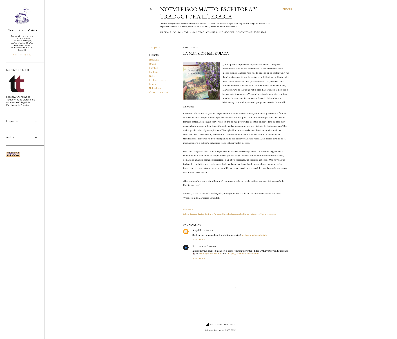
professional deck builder (254, 235)
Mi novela (185, 32)
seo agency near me (210, 253)
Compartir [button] (154, 47)
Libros (152, 84)
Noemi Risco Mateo (22, 30)
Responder (198, 240)
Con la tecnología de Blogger (223, 324)
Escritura (153, 68)
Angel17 (196, 230)
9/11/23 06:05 (210, 246)
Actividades (226, 32)
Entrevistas (258, 32)
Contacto (242, 32)
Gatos (152, 76)
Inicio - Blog (168, 32)
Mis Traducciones (205, 32)
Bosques (153, 60)
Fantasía (153, 72)
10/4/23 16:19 (207, 230)
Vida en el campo (158, 92)
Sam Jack (197, 246)
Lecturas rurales (157, 80)
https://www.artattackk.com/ (243, 253)
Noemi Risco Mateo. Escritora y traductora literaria (208, 13)
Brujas (152, 64)
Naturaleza (155, 88)
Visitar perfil (22, 54)
